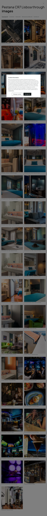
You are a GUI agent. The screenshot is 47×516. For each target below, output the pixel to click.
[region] (23, 85)
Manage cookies (17, 94)
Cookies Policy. (11, 90)
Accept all (27, 94)
